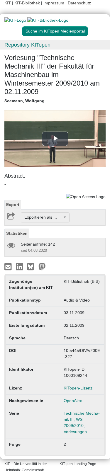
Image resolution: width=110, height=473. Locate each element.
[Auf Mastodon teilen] (42, 266)
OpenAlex (73, 400)
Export (12, 204)
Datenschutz (79, 3)
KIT (7, 3)
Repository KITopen (27, 45)
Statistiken (17, 233)
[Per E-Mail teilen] (8, 266)
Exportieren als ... (43, 217)
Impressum (53, 3)
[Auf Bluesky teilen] (32, 266)
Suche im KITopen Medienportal (55, 31)
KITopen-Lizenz (78, 388)
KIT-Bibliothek (27, 3)
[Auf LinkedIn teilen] (20, 266)
